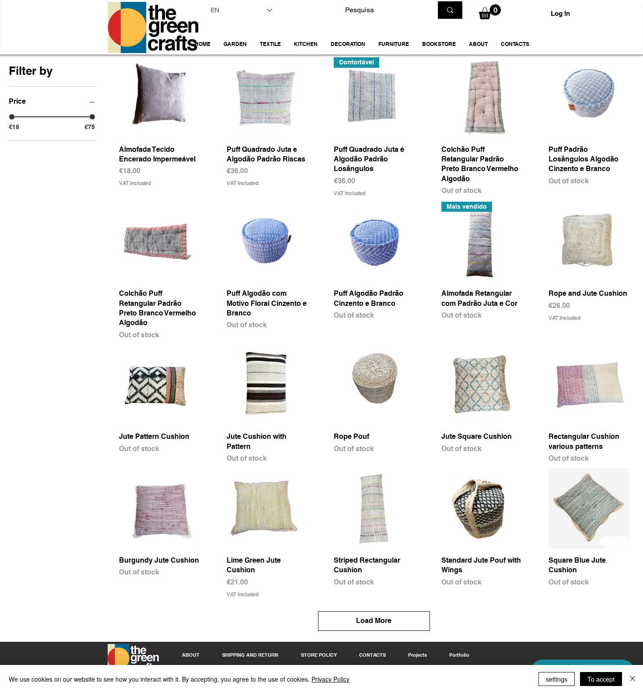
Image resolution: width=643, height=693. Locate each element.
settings (556, 679)
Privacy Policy (330, 679)
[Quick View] (159, 97)
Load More (373, 620)
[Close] (632, 679)
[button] (235, 44)
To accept (601, 679)
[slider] (12, 117)
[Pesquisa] (450, 10)
